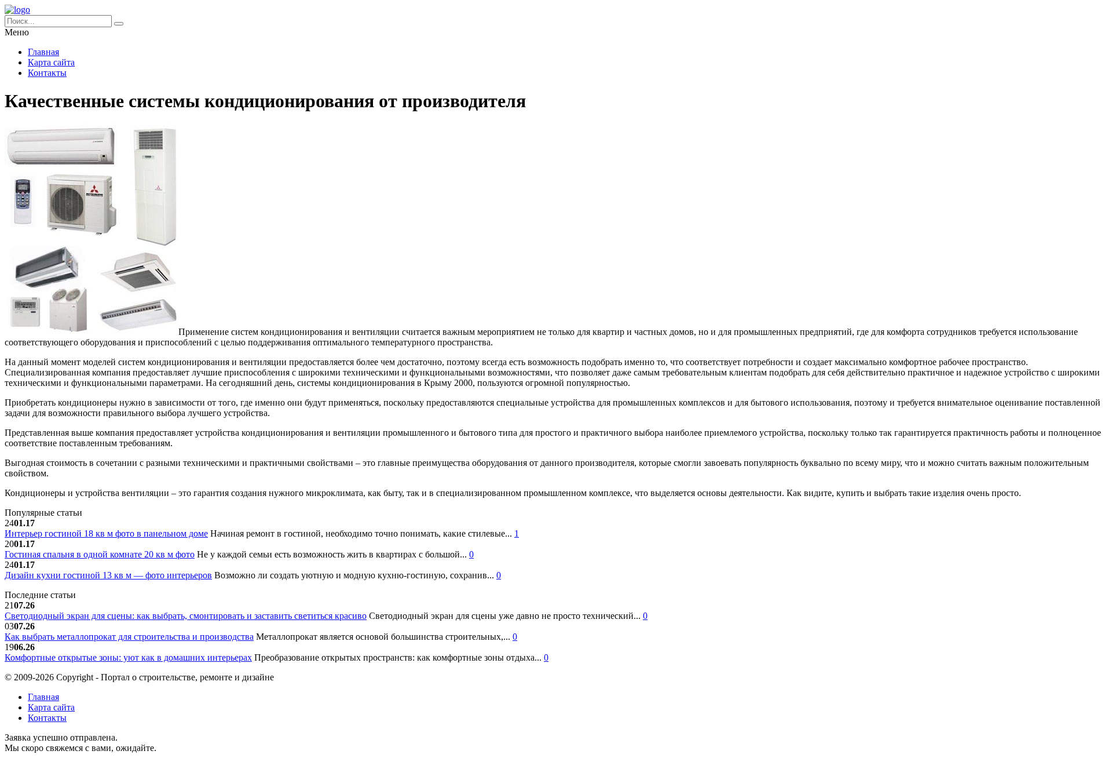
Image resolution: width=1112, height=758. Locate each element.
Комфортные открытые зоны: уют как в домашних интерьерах (128, 657)
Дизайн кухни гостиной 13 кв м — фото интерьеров (108, 575)
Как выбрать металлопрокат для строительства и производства (129, 637)
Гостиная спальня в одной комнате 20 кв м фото (100, 554)
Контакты (47, 73)
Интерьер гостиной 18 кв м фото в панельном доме (106, 533)
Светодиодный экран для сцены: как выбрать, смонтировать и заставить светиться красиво (186, 616)
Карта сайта (51, 62)
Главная (43, 52)
